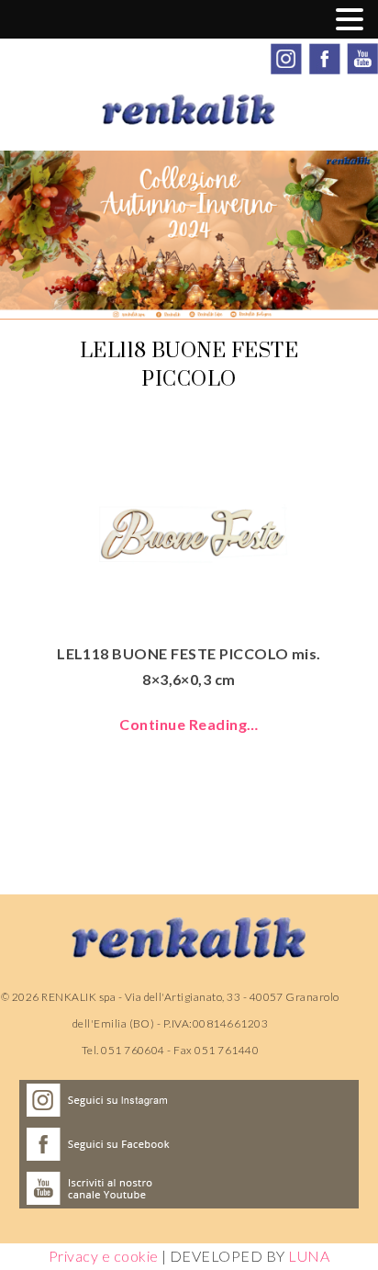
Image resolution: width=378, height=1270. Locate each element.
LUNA (308, 1255)
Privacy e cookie (104, 1255)
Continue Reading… (188, 724)
